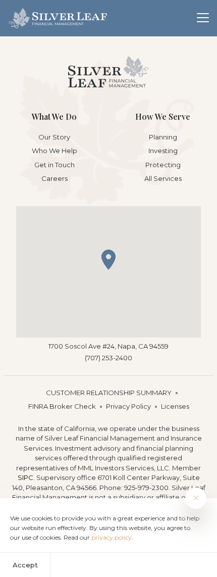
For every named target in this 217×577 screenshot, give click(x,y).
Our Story (54, 137)
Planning (163, 137)
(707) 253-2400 (108, 358)
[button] (108, 260)
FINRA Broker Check (62, 406)
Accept (25, 565)
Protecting (163, 165)
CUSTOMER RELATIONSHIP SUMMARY (109, 393)
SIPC (25, 477)
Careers (54, 178)
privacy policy (111, 537)
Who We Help (54, 151)
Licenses (175, 406)
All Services (163, 178)
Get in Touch (54, 165)
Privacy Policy (128, 406)
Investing (163, 151)
